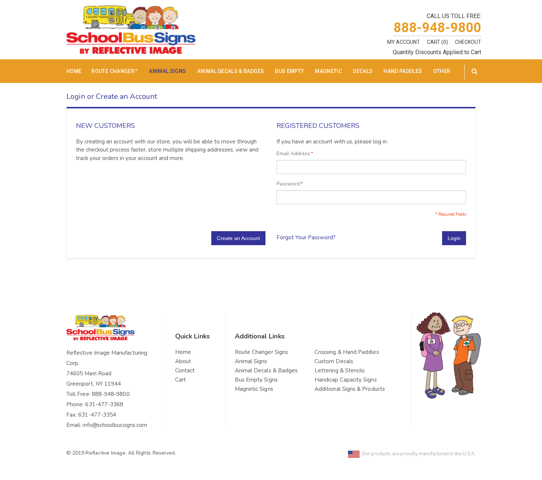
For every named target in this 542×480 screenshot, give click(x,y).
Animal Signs (167, 71)
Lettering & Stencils (340, 370)
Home (183, 352)
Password (288, 184)
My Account (403, 42)
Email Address (293, 153)
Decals (362, 71)
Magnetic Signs (254, 389)
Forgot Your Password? (306, 237)
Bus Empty (289, 71)
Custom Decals (334, 361)
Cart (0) (437, 42)
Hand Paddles (402, 71)
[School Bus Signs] (130, 10)
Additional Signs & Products (350, 389)
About (183, 361)
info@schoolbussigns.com (115, 425)
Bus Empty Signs (256, 379)
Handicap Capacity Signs (346, 379)
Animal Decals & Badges (230, 71)
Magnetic (328, 71)
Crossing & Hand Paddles (347, 352)
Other (442, 71)
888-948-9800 (437, 27)
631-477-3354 (97, 414)
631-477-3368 (104, 404)
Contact (185, 370)
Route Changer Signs (261, 352)
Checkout (468, 42)
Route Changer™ (114, 71)
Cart (180, 379)
